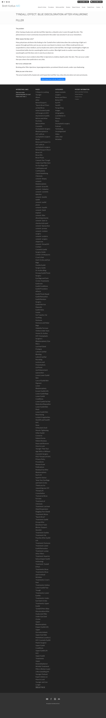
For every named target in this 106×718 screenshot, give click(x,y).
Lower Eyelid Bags (42, 394)
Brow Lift (39, 152)
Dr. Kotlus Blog (41, 270)
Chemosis (39, 176)
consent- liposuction (43, 226)
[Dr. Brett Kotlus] (12, 7)
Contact (38, 247)
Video (57, 134)
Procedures (40, 462)
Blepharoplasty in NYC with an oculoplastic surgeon (43, 134)
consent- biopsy (41, 179)
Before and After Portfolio (81, 92)
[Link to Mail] (9, 2)
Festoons (39, 320)
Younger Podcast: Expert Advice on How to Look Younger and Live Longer (42, 679)
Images (57, 110)
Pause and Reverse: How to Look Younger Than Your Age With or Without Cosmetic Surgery (43, 448)
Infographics (59, 113)
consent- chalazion (42, 189)
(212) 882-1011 (84, 2)
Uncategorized (60, 131)
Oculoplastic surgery (62, 123)
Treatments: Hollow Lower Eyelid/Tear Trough (43, 587)
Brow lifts (39, 155)
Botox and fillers (61, 97)
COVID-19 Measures (43, 255)
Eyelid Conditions (42, 286)
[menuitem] (42, 7)
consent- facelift (41, 207)
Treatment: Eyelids (42, 533)
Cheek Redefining (42, 173)
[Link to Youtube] (2, 2)
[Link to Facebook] (5, 2)
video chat (58, 137)
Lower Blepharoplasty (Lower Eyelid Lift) (42, 388)
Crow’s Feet (40, 257)
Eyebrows (39, 283)
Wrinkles (58, 139)
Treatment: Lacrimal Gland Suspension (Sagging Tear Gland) (43, 509)
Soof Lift (39, 475)
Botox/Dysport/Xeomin (44, 150)
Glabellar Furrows (42, 328)
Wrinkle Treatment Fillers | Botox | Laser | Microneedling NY (43, 669)
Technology (59, 129)
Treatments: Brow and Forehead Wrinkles (42, 574)
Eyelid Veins (40, 310)
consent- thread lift (42, 244)
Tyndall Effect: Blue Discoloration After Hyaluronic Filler (42, 611)
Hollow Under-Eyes (42, 331)
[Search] (102, 7)
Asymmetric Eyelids (42, 116)
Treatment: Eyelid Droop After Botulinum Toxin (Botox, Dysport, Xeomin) (42, 524)
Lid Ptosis (39, 367)
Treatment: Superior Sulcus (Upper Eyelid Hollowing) (43, 558)
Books (38, 139)
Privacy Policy (40, 459)
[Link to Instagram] (7, 2)
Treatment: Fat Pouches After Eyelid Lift (43, 537)
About (38, 97)
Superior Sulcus (41, 478)
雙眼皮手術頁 (40, 687)
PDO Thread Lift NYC (43, 457)
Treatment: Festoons (43, 543)
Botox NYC (59, 100)
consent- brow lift (42, 186)
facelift (57, 105)
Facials (38, 312)
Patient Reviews (41, 441)
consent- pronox (41, 228)
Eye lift (57, 103)
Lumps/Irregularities (43, 417)
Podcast (58, 126)
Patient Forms (40, 438)
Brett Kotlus (53, 703)
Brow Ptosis (40, 158)
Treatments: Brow (42, 569)
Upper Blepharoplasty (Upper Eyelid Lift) (42, 624)
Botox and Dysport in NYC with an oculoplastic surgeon (43, 144)
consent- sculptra (42, 236)
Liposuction (40, 373)
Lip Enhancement (42, 370)
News (57, 121)
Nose (37, 425)
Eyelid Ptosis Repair (42, 294)
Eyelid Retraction (42, 297)
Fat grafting (59, 108)
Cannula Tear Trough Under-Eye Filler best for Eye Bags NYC (43, 163)
